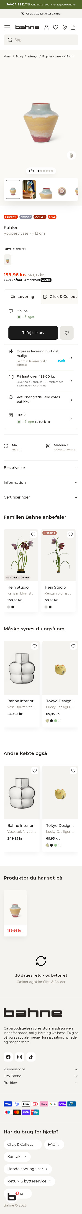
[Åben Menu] (7, 27)
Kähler (11, 227)
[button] (41, 359)
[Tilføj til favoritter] (67, 333)
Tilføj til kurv (33, 333)
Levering (26, 297)
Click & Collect (63, 297)
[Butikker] (64, 27)
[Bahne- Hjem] (27, 27)
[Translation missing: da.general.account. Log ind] (46, 27)
